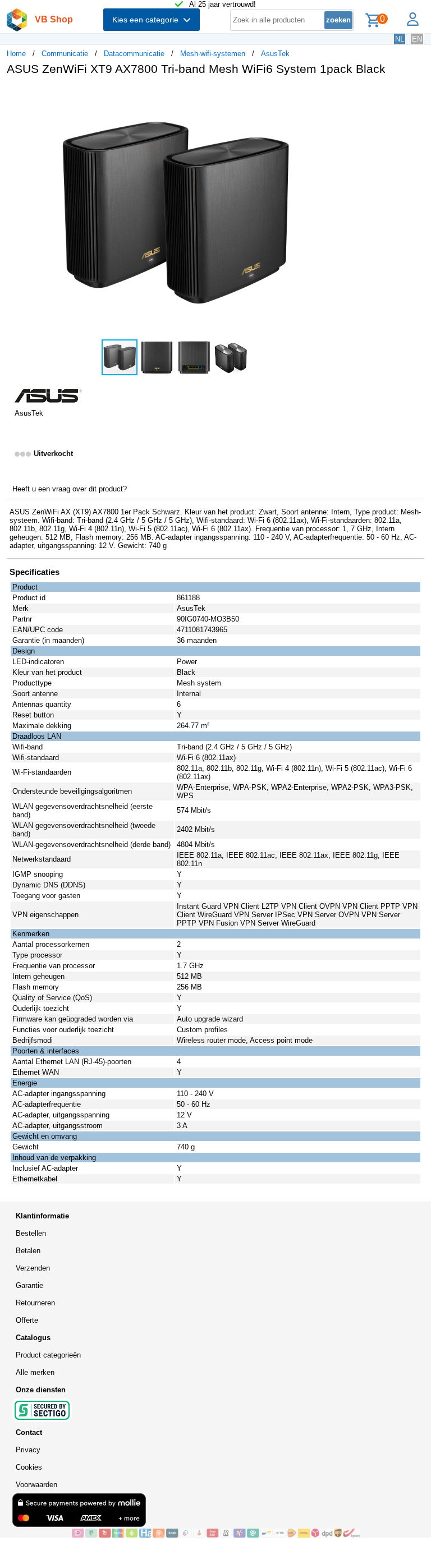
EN (417, 39)
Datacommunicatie (134, 53)
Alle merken (35, 1372)
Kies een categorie (147, 19)
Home (16, 53)
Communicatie (65, 53)
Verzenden (33, 1268)
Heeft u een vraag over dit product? (69, 489)
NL (399, 39)
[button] (333, 96)
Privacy (28, 1450)
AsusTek (275, 53)
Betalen (28, 1250)
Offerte (27, 1320)
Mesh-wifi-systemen (212, 53)
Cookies (29, 1467)
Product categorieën (48, 1355)
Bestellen (31, 1233)
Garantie (29, 1285)
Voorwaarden (36, 1484)
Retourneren (35, 1303)
